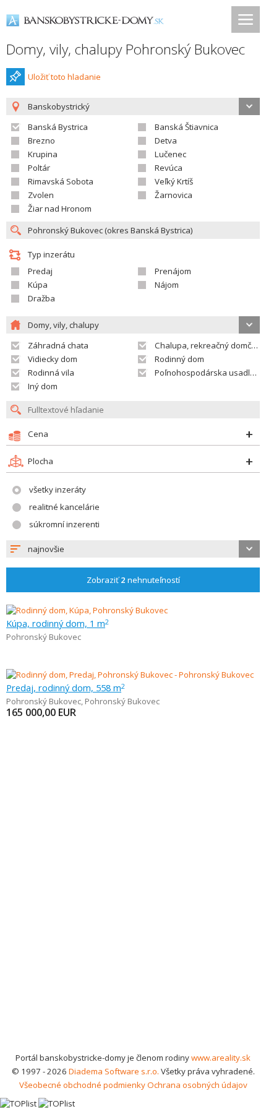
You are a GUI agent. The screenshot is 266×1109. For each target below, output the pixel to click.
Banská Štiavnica (186, 126)
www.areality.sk (221, 1057)
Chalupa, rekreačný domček (207, 345)
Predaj (40, 271)
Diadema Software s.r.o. (114, 1071)
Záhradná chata (58, 345)
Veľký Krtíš (174, 181)
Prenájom (173, 271)
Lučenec (170, 154)
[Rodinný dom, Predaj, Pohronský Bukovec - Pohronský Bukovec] (130, 674)
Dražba (41, 298)
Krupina (43, 154)
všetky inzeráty (57, 489)
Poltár (39, 167)
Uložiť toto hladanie (64, 76)
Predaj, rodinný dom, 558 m (65, 687)
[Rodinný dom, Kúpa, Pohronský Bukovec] (87, 610)
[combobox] (133, 549)
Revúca (168, 167)
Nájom (167, 284)
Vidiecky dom (52, 359)
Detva (166, 140)
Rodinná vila (51, 372)
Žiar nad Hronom (60, 208)
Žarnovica (173, 195)
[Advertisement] (133, 912)
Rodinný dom (179, 359)
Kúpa (38, 284)
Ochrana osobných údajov (197, 1084)
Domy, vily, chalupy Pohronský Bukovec (125, 49)
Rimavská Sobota (60, 181)
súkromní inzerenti (64, 524)
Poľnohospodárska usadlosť (208, 372)
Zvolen (41, 195)
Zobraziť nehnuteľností (133, 579)
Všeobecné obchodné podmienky (82, 1084)
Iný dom (43, 386)
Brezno (41, 140)
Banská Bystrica (58, 126)
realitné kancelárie (64, 506)
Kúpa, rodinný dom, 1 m (57, 623)
